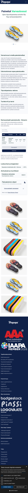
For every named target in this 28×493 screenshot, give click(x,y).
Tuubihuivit (3, 384)
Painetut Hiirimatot (5, 388)
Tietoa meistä (4, 454)
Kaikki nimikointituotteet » (6, 373)
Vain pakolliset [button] (20, 487)
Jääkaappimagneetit (5, 430)
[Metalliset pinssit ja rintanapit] (14, 404)
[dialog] (14, 479)
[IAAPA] (14, 346)
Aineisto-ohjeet (4, 459)
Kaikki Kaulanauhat (5, 357)
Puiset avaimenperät (5, 432)
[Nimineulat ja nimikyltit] (14, 398)
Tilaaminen (14, 150)
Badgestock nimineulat (6, 419)
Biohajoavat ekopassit (6, 364)
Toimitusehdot (4, 461)
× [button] (26, 466)
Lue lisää (24, 472)
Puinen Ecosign (4, 417)
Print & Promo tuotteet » (6, 391)
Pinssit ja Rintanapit (5, 435)
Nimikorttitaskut (4, 441)
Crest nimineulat (4, 424)
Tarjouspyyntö (14, 147)
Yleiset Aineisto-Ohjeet (13, 192)
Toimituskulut (4, 456)
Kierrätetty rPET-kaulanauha (7, 359)
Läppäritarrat (4, 386)
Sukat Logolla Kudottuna (6, 381)
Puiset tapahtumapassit (6, 366)
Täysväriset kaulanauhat (6, 362)
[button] (14, 490)
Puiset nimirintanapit (5, 368)
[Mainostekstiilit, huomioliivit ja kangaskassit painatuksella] (14, 409)
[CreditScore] (14, 335)
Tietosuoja (3, 463)
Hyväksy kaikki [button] (7, 487)
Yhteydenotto (4, 452)
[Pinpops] (6, 2)
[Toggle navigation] (26, 2)
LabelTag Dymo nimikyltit (7, 422)
